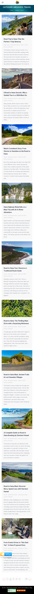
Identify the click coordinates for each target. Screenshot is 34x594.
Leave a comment (8, 47)
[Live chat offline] (6, 555)
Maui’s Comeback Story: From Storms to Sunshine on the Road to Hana (17, 151)
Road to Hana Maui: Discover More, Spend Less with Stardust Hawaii (16, 489)
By (15, 45)
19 (26, 579)
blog (5, 45)
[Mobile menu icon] (3, 2)
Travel (7, 45)
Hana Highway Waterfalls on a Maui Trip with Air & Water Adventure (15, 209)
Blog (31, 587)
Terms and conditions (23, 587)
